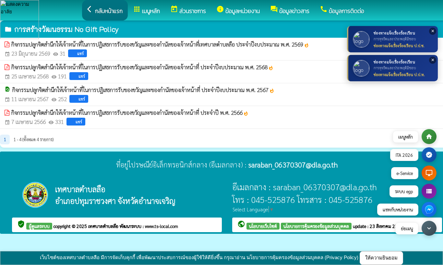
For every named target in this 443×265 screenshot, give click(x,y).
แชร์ (80, 53)
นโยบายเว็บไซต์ (263, 226)
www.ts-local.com (161, 226)
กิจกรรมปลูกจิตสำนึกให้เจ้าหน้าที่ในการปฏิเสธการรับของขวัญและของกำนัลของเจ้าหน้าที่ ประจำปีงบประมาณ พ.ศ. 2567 (143, 89)
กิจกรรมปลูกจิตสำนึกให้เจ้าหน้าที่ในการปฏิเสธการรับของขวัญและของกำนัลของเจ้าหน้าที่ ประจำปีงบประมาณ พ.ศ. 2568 (142, 67)
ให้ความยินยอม (381, 257)
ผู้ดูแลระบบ (39, 226)
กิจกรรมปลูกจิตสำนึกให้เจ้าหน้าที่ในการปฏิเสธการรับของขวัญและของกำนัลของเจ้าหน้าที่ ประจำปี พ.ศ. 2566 (129, 112)
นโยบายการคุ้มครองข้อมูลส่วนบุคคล (316, 226)
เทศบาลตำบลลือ (104, 226)
